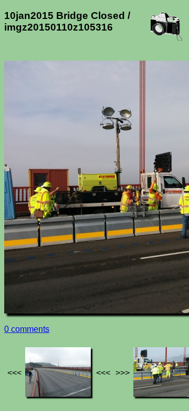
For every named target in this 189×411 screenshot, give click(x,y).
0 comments (26, 329)
